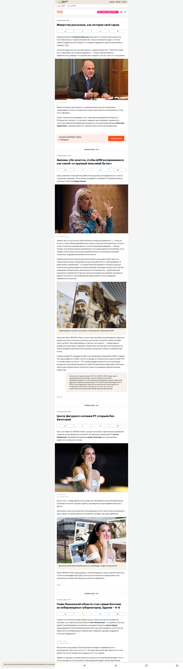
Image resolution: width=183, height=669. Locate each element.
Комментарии (91, 149)
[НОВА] (107, 12)
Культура (59, 397)
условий (93, 362)
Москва (69, 6)
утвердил (76, 356)
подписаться (116, 138)
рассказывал (80, 573)
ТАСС (67, 45)
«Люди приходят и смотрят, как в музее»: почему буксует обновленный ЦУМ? (86, 331)
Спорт (59, 585)
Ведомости (70, 634)
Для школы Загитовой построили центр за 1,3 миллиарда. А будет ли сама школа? (88, 566)
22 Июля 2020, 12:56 (63, 20)
